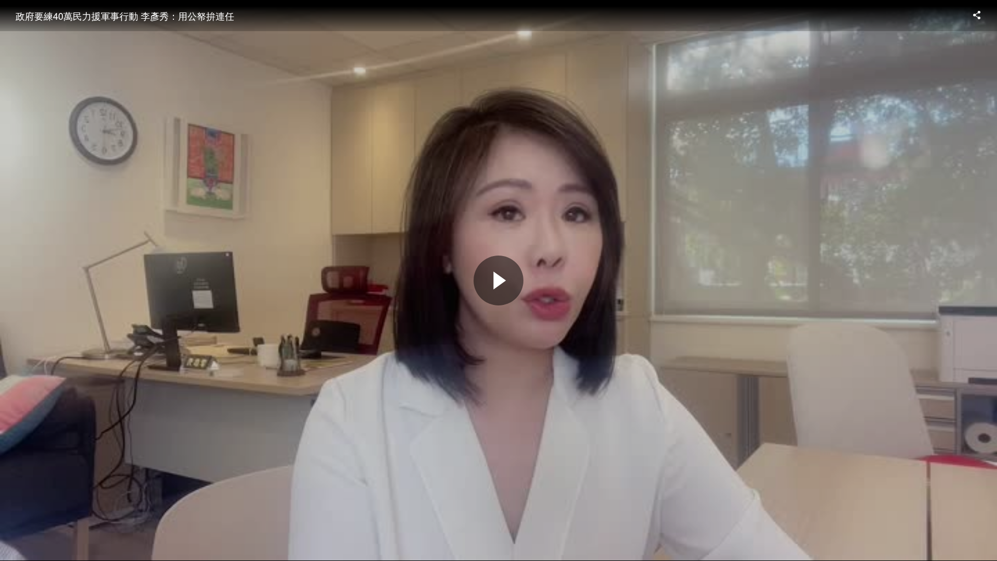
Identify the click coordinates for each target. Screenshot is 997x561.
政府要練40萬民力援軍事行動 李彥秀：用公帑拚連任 (125, 15)
